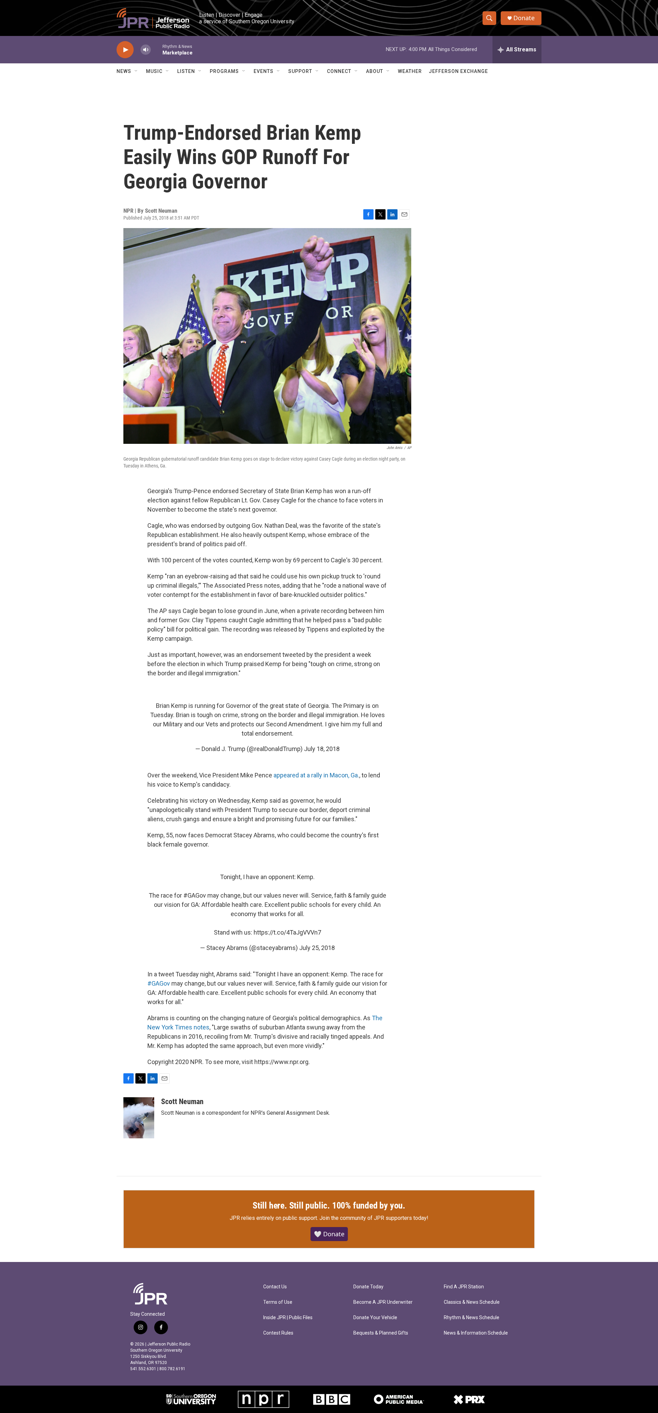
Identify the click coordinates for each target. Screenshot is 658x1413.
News (124, 71)
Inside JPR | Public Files (288, 1317)
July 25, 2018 (317, 947)
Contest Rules (278, 1333)
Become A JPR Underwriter (383, 1302)
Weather (410, 71)
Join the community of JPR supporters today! (373, 1218)
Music (154, 71)
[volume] (145, 50)
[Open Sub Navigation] (136, 71)
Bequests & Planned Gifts (380, 1333)
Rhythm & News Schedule (471, 1317)
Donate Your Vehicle (375, 1317)
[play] (125, 50)
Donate (524, 18)
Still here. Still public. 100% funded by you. (329, 1205)
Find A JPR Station (464, 1286)
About (374, 71)
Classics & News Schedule (472, 1302)
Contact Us (275, 1286)
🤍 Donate (329, 1234)
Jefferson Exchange (458, 71)
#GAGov (194, 895)
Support (300, 71)
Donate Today (368, 1286)
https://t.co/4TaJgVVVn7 (287, 932)
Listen (186, 71)
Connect (339, 71)
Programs (224, 71)
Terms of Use (277, 1302)
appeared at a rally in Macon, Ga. (316, 775)
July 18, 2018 (322, 748)
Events (263, 71)
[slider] (157, 49)
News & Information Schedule (476, 1333)
